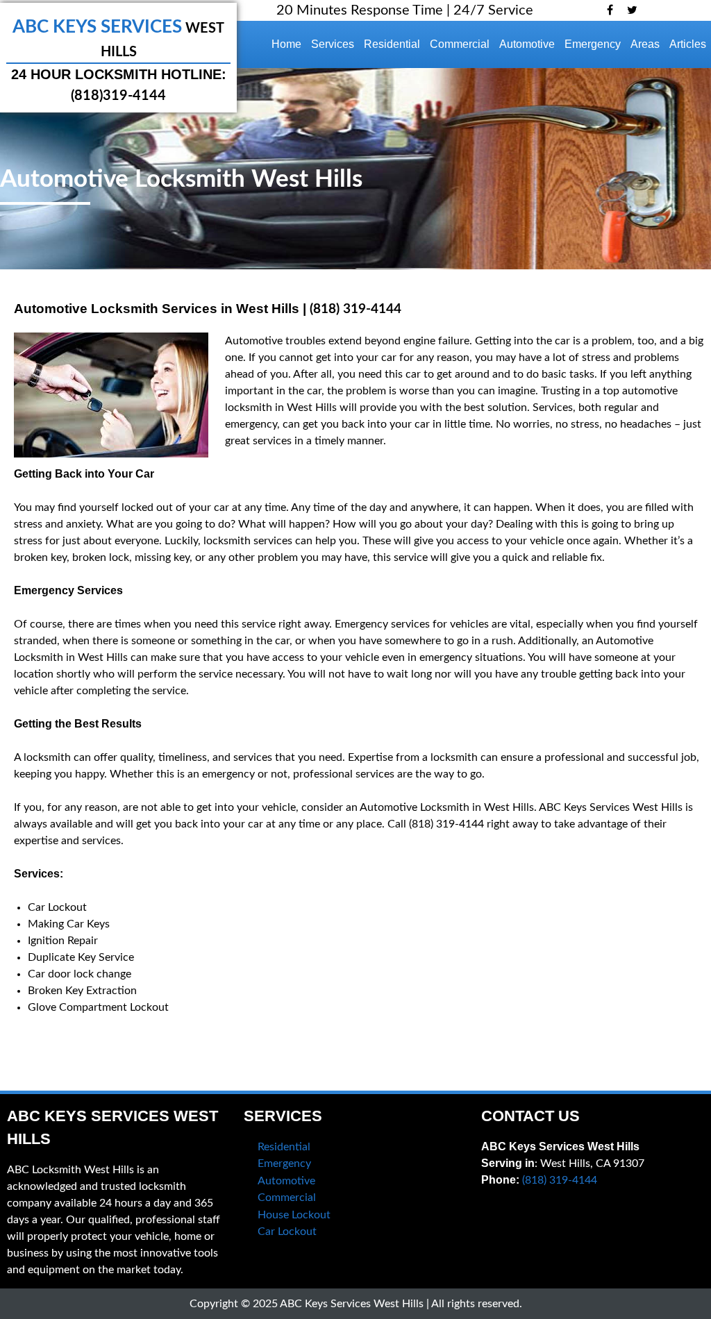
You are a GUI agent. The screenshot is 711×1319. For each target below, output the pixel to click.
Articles (687, 44)
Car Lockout (287, 1231)
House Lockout (294, 1214)
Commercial (460, 44)
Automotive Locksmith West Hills (181, 179)
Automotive (527, 44)
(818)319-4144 (118, 96)
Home (286, 44)
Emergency (592, 44)
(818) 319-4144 (355, 309)
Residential (392, 44)
